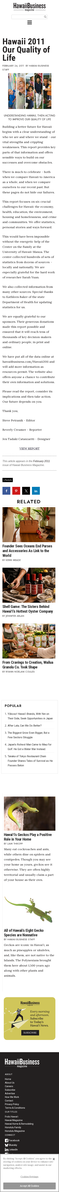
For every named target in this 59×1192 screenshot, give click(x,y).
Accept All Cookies (29, 1185)
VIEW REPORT (30, 448)
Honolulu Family (13, 1127)
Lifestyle (7, 479)
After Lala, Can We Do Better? (25, 725)
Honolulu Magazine (15, 1131)
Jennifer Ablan (15, 616)
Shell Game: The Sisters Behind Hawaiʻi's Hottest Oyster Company (27, 609)
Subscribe (10, 1090)
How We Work (12, 1097)
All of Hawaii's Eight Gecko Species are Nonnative (24, 932)
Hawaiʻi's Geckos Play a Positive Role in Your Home (28, 837)
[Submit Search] (45, 16)
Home (22, 1065)
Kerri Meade (13, 560)
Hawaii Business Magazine (29, 7)
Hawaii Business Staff (21, 939)
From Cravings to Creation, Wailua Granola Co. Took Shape (27, 664)
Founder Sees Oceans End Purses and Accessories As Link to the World (27, 551)
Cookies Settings (29, 1176)
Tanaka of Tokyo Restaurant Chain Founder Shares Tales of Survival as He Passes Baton (30, 761)
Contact (9, 1100)
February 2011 (41, 461)
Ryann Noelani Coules (20, 671)
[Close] (53, 1159)
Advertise (10, 1093)
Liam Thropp (15, 843)
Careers (9, 1086)
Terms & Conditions (15, 1108)
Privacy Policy (12, 1104)
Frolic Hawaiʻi (11, 1116)
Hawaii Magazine (14, 1120)
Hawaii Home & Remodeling (19, 1123)
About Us (9, 1082)
